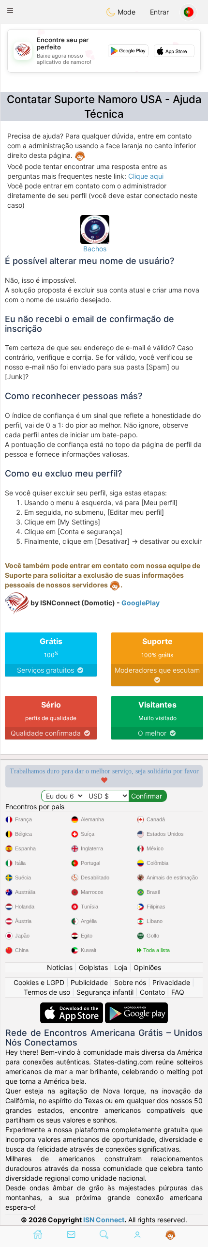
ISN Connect (103, 1220)
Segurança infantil (105, 992)
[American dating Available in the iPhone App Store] (72, 1007)
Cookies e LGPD (39, 982)
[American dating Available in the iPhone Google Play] (136, 1007)
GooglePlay (140, 603)
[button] (10, 10)
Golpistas (93, 967)
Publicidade (89, 982)
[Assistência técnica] (170, 1235)
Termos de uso (47, 992)
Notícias (60, 967)
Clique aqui (145, 176)
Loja (120, 967)
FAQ (177, 992)
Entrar (159, 12)
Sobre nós (130, 982)
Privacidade (171, 982)
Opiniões (147, 967)
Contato (152, 992)
